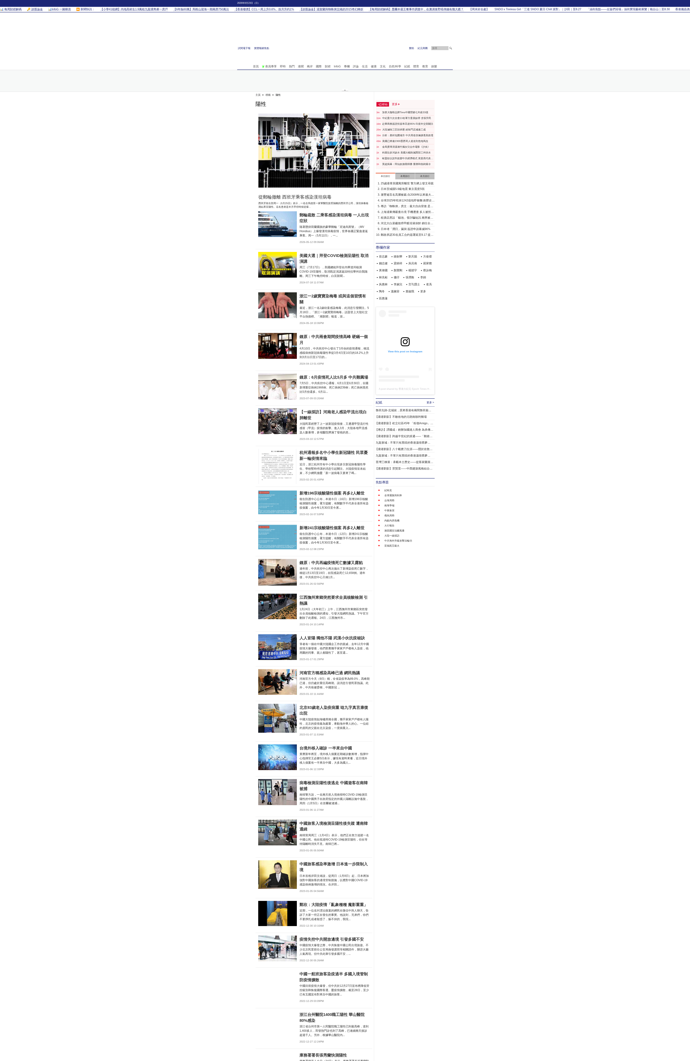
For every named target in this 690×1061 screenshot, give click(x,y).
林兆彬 (383, 277)
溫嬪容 (395, 291)
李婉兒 (398, 284)
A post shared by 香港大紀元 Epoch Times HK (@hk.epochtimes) (415, 388)
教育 (425, 66)
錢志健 (383, 263)
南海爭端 (389, 505)
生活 (365, 66)
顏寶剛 (398, 270)
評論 (356, 66)
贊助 (411, 48)
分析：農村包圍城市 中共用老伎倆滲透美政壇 (407, 135)
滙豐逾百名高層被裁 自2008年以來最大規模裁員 (407, 195)
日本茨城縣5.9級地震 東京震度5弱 (402, 188)
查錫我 (410, 291)
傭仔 (396, 277)
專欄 (347, 66)
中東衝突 (389, 510)
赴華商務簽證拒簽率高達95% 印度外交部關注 (407, 123)
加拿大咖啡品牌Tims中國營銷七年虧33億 (405, 112)
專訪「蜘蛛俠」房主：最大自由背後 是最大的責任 (407, 206)
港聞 (301, 66)
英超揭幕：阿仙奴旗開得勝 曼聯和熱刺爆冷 (406, 164)
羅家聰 (427, 263)
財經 (328, 66)
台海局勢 (389, 500)
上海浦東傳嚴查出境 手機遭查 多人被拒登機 (407, 212)
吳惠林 (383, 284)
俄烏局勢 (389, 515)
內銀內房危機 (391, 520)
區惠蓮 (383, 298)
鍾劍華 (398, 256)
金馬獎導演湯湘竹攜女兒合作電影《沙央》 (406, 146)
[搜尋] (450, 48)
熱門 (292, 66)
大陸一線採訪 (391, 535)
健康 (374, 66)
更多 (423, 291)
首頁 (256, 66)
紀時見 (388, 490)
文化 (383, 66)
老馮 (429, 284)
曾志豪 (383, 256)
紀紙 (407, 66)
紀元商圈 (423, 48)
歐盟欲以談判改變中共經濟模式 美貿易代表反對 (407, 158)
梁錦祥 (398, 263)
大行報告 (389, 525)
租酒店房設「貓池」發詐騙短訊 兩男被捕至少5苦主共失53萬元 (407, 218)
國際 (319, 66)
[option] (313, 150)
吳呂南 (412, 263)
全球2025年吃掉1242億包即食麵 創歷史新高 (408, 201)
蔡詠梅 (427, 270)
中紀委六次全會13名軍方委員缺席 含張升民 (406, 118)
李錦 (423, 277)
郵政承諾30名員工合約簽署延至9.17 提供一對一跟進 (407, 235)
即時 (283, 66)
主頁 (258, 94)
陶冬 (382, 291)
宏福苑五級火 (391, 545)
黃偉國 (383, 270)
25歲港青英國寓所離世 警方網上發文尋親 (407, 183)
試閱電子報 (244, 48)
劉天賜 (412, 256)
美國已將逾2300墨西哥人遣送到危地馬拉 (405, 141)
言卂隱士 (414, 284)
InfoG (337, 66)
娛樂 (434, 66)
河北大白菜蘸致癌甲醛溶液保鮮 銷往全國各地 (407, 223)
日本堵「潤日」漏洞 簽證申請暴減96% (405, 229)
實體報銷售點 (261, 48)
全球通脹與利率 (393, 495)
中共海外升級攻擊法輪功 (398, 540)
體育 (416, 66)
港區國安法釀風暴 (394, 530)
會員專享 (271, 66)
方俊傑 (427, 256)
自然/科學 (395, 66)
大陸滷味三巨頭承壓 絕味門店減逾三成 (404, 129)
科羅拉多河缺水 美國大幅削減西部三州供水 (406, 152)
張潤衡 (410, 277)
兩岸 (310, 66)
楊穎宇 (412, 270)
